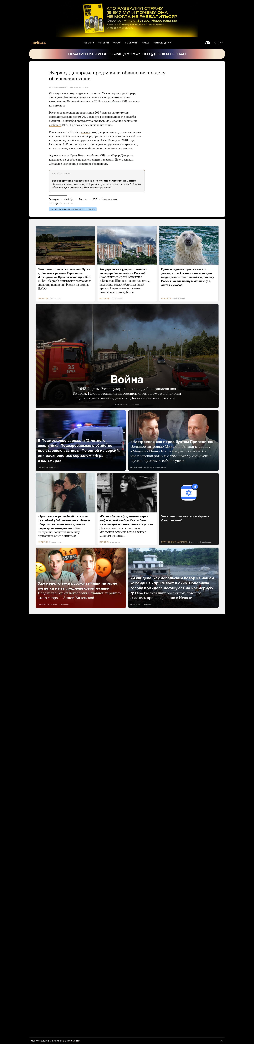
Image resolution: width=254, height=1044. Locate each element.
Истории (103, 43)
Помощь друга (162, 43)
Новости (88, 43)
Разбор (117, 43)
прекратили (84, 112)
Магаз (145, 43)
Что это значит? (70, 1041)
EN (221, 42)
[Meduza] (38, 42)
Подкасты (131, 43)
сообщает (114, 101)
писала (85, 132)
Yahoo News (84, 87)
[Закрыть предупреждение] (221, 1041)
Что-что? (68, 203)
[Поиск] (215, 43)
